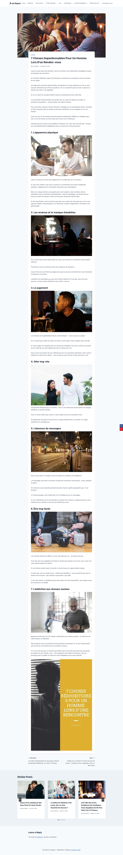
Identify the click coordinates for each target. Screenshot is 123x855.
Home (24, 3)
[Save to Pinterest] (121, 429)
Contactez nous (107, 3)
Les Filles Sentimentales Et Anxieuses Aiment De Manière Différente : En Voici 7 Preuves (43, 760)
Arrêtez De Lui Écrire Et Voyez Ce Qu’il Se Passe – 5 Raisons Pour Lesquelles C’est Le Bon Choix (80, 761)
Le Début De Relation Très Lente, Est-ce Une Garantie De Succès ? (61, 805)
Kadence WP (76, 850)
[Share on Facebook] (121, 426)
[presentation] (31, 790)
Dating (33, 55)
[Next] (103, 800)
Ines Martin (36, 66)
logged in (40, 837)
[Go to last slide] (20, 800)
